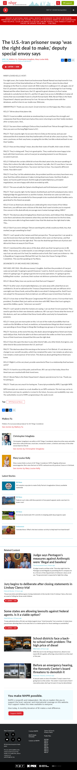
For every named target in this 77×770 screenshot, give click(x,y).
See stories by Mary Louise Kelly (26, 468)
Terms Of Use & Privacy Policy (49, 731)
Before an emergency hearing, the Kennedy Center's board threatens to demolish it (53, 668)
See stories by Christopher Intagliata (28, 449)
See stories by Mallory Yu (12, 427)
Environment (20, 527)
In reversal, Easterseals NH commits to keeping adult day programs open (41, 515)
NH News (19, 482)
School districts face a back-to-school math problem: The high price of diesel (52, 641)
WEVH (46, 744)
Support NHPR (15, 713)
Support (68, 3)
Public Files (47, 736)
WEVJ (46, 746)
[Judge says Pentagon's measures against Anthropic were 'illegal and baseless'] (17, 560)
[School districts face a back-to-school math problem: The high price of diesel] (17, 644)
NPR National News (16, 402)
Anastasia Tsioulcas (39, 675)
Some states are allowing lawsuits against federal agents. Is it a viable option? (36, 613)
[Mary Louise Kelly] (6, 461)
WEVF (46, 743)
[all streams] (74, 10)
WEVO (46, 749)
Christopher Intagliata (26, 59)
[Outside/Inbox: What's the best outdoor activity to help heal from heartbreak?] (8, 530)
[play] (5, 10)
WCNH (46, 739)
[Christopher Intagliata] (6, 439)
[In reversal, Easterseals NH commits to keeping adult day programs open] (8, 515)
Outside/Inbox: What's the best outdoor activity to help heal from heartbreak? (43, 529)
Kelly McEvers (8, 618)
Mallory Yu (13, 59)
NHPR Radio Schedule (32, 735)
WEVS (46, 752)
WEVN (46, 747)
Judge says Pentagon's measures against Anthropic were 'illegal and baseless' (51, 558)
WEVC (46, 741)
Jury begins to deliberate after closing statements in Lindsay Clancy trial (38, 586)
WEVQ (46, 751)
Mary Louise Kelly (41, 59)
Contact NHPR (33, 731)
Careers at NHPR (34, 741)
